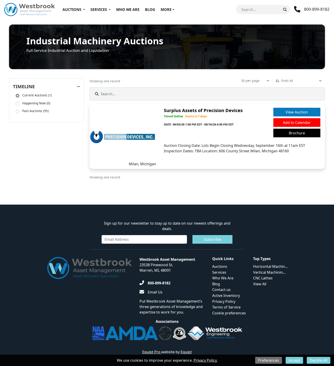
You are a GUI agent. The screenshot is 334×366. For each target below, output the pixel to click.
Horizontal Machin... (270, 266)
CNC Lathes (263, 278)
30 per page (250, 80)
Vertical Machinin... (269, 272)
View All (259, 283)
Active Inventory (226, 295)
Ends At (287, 80)
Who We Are (128, 9)
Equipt (186, 351)
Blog (150, 9)
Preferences (268, 360)
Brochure (297, 132)
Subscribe (212, 239)
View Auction (297, 112)
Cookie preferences (229, 313)
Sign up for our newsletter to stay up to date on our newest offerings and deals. (167, 226)
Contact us (221, 289)
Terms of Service (226, 307)
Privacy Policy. (205, 360)
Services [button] (98, 9)
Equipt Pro (151, 351)
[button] (17, 96)
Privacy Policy (223, 301)
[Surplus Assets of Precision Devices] (125, 136)
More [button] (166, 9)
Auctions (71, 9)
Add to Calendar (297, 122)
